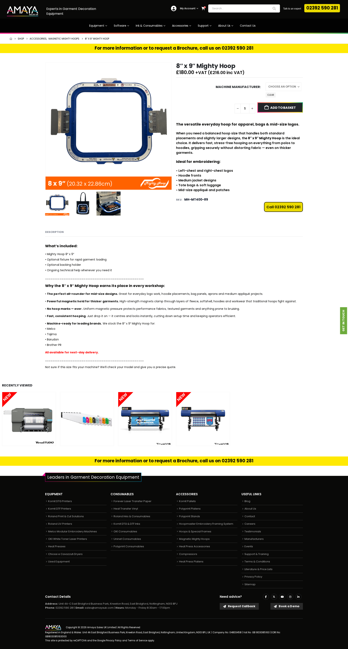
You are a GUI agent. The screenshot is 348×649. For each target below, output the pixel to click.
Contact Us (248, 26)
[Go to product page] (29, 419)
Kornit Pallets (187, 501)
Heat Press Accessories (194, 546)
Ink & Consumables (149, 26)
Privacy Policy (253, 577)
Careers (249, 524)
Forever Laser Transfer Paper (132, 501)
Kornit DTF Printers (59, 509)
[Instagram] (290, 597)
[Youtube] (282, 597)
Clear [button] (270, 94)
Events (248, 546)
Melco (51, 329)
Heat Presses (56, 546)
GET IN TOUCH (344, 321)
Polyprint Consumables (129, 546)
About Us (224, 26)
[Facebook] (266, 597)
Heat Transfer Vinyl (126, 509)
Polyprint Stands (189, 516)
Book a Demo (288, 606)
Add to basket (283, 107)
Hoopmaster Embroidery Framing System (206, 524)
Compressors (188, 554)
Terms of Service (137, 640)
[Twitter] (274, 597)
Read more (42, 442)
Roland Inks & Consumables (132, 516)
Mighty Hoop (270, 138)
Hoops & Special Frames (195, 531)
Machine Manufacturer (238, 87)
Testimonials (252, 531)
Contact (249, 516)
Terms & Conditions (257, 561)
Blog (247, 501)
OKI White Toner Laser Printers (67, 539)
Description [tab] (54, 232)
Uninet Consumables (127, 539)
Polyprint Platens (190, 509)
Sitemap (250, 584)
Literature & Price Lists (258, 569)
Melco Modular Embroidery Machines (72, 531)
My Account (188, 8)
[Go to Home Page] (11, 38)
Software (120, 26)
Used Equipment (59, 561)
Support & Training (256, 554)
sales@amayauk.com (99, 608)
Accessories (180, 26)
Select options (100, 442)
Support (203, 26)
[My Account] (173, 8)
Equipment (96, 26)
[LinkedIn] (298, 597)
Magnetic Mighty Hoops (194, 539)
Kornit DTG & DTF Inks (127, 524)
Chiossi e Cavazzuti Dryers (65, 554)
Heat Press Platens (191, 561)
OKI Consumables (125, 531)
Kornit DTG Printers (60, 501)
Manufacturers (254, 539)
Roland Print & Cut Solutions (66, 516)
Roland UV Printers (60, 524)
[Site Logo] (22, 11)
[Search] (274, 8)
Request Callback (241, 606)
